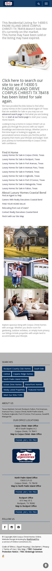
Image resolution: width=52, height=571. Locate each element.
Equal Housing (23, 546)
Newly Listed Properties (14, 389)
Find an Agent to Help (11, 195)
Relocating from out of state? (15, 208)
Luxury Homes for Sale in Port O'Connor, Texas (23, 180)
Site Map (22, 549)
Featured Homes (35, 389)
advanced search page (12, 114)
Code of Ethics (8, 546)
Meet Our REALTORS (12, 395)
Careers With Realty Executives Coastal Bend (22, 199)
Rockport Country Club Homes (17, 368)
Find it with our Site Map (13, 216)
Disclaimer (36, 546)
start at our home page (18, 117)
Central (6, 374)
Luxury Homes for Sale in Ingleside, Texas (21, 176)
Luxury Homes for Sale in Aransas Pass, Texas (23, 167)
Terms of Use (9, 549)
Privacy (46, 546)
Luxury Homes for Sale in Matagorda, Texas (22, 184)
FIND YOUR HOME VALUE (14, 203)
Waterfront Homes (33, 384)
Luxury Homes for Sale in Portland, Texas (20, 171)
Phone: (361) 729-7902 (26, 440)
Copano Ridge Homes (23, 374)
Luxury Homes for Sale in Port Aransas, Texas (22, 163)
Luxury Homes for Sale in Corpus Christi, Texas (23, 155)
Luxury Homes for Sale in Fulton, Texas (19, 188)
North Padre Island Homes (15, 379)
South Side (39, 368)
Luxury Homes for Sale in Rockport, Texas (21, 159)
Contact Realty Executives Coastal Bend (20, 212)
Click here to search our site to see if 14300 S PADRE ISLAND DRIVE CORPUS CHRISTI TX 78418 (25, 86)
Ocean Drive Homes (12, 384)
